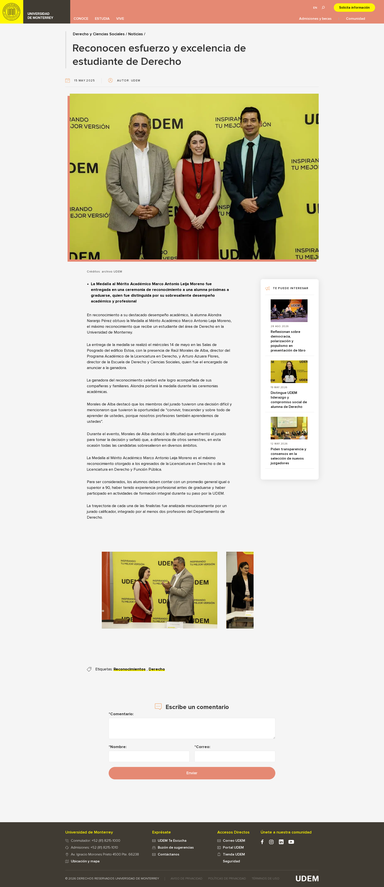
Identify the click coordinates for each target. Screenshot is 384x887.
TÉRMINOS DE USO (265, 878)
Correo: (203, 747)
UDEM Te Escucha (172, 840)
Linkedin (281, 842)
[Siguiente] (243, 590)
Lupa (323, 7)
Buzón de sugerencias (176, 847)
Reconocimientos (130, 669)
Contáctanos (168, 854)
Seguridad (231, 861)
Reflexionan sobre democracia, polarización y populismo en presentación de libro (288, 341)
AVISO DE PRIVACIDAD (186, 878)
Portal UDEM (233, 847)
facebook (262, 842)
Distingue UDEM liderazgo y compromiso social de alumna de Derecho (289, 400)
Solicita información (354, 7)
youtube (291, 842)
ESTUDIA (102, 18)
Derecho (157, 669)
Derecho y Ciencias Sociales (99, 34)
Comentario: (122, 714)
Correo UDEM (234, 840)
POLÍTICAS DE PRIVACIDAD (227, 878)
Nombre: (118, 747)
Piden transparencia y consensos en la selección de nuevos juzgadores (288, 456)
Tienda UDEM (234, 854)
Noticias (135, 34)
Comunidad (355, 18)
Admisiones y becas (315, 18)
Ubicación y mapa (85, 861)
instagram (271, 842)
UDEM (35, 12)
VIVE (120, 18)
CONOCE (81, 18)
